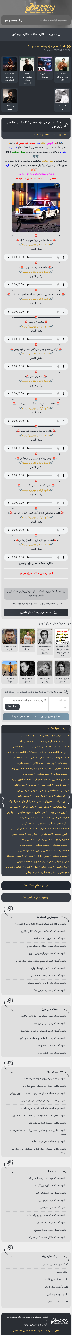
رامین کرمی (46, 785)
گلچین (49, 591)
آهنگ (43, 143)
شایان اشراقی (28, 807)
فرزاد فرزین (31, 829)
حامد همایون (60, 769)
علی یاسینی (62, 823)
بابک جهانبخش (59, 758)
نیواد (27, 867)
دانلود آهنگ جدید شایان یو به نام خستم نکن (43, 1038)
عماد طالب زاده (60, 829)
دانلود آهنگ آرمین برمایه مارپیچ (50, 1230)
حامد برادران (23, 763)
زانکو (50, 796)
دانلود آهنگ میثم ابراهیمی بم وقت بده (46, 1215)
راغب (29, 779)
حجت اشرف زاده (33, 769)
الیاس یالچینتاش (21, 747)
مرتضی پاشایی (43, 850)
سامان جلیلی (23, 796)
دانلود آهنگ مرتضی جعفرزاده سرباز (48, 976)
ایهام (7, 752)
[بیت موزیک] (40, 8)
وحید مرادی (47, 872)
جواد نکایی (38, 763)
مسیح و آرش (43, 856)
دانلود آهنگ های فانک (56, 1279)
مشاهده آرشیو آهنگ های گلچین (36, 612)
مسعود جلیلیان (25, 850)
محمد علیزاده (42, 845)
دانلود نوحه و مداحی (57, 1294)
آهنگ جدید (62, 1272)
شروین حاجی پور (59, 812)
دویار (37, 779)
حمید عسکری (43, 774)
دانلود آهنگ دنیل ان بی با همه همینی (46, 983)
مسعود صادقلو (60, 856)
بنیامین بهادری (20, 758)
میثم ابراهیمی (23, 861)
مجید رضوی (61, 840)
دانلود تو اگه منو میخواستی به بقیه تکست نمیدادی (40, 924)
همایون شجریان (13, 867)
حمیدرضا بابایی (59, 779)
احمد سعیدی (60, 747)
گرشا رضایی (46, 834)
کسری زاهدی (61, 834)
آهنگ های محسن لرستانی (55, 1265)
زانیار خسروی (39, 796)
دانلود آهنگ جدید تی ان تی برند (50, 1023)
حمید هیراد (28, 774)
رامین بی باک (17, 779)
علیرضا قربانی (28, 823)
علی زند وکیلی (25, 818)
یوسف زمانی (32, 872)
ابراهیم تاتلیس (20, 736)
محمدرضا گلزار (60, 850)
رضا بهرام (33, 785)
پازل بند (50, 763)
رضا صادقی (19, 785)
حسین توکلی (16, 769)
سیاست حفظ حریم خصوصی (27, 1331)
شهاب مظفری (41, 812)
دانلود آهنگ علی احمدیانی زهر (51, 1193)
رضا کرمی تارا (51, 790)
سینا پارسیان (27, 801)
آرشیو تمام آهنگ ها (36, 885)
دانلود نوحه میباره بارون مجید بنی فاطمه (45, 1079)
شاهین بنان (43, 807)
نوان (36, 867)
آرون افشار (48, 736)
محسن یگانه (28, 840)
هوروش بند (61, 872)
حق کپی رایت (52, 1331)
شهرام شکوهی (24, 812)
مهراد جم (46, 861)
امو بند (63, 752)
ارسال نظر (12, 706)
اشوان (35, 747)
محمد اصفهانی (60, 845)
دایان (46, 779)
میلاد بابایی (61, 867)
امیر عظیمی (18, 752)
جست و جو (11, 20)
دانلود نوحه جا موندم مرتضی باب (49, 1141)
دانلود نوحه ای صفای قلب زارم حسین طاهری (43, 1108)
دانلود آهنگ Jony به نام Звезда (50, 990)
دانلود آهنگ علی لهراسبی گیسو (50, 1185)
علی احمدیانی (41, 818)
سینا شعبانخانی (60, 807)
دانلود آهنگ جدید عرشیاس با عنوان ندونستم (43, 1031)
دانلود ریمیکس (20, 34)
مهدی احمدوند (14, 856)
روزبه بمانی (61, 796)
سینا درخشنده (11, 801)
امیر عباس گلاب (34, 752)
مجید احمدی (18, 834)
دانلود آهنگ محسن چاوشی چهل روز (47, 953)
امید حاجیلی (51, 752)
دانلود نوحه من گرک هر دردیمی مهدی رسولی (43, 1101)
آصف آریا (35, 736)
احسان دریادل (26, 741)
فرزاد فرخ (44, 829)
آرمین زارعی (61, 736)
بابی (33, 758)
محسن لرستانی (44, 840)
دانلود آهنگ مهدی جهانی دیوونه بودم (46, 946)
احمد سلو (46, 747)
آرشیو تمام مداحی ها (36, 897)
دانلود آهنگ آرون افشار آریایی (51, 1053)
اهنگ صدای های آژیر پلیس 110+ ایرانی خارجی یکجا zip (34, 125)
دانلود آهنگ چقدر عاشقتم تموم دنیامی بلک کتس (41, 961)
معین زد (29, 856)
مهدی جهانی (61, 861)
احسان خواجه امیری (46, 741)
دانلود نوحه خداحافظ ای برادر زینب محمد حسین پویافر (38, 1093)
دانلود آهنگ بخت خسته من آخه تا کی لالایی (43, 931)
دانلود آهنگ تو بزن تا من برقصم (50, 939)
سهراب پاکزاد (61, 801)
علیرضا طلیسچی (45, 823)
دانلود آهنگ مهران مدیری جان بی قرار (47, 1178)
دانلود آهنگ (38, 34)
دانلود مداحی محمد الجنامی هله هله (47, 1123)
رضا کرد (63, 790)
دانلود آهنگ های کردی (56, 1287)
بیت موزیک (54, 34)
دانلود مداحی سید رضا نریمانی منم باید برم (44, 1086)
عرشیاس (10, 812)
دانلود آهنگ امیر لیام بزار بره (52, 1200)
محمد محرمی (25, 845)
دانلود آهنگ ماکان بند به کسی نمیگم (47, 1237)
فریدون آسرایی (15, 829)
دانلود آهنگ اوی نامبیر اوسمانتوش (48, 968)
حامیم (48, 769)
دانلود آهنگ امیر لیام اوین (53, 1208)
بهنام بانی (62, 763)
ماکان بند (32, 834)
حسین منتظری (60, 774)
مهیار (36, 861)
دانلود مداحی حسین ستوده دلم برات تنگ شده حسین (39, 1116)
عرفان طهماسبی (59, 818)
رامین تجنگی (61, 785)
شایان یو (14, 807)
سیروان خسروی (44, 801)
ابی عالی (63, 741)
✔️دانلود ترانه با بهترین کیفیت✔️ (36, 245)
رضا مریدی (36, 790)
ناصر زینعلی (46, 867)
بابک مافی (44, 758)
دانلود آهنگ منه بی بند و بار (52, 1046)
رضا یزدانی (22, 790)
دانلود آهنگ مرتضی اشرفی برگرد (50, 1222)
